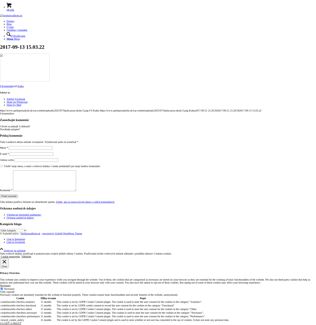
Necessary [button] (5, 285)
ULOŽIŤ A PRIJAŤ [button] (10, 323)
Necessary (9, 288)
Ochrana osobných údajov (20, 217)
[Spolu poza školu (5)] (11, 15)
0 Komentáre (6, 86)
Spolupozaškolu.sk (30, 233)
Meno (4, 147)
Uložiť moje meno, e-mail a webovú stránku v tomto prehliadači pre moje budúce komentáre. (52, 166)
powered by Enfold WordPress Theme (62, 233)
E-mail (4, 153)
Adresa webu (7, 160)
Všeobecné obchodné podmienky (24, 214)
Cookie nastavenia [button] (10, 256)
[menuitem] (161, 21)
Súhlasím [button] (26, 256)
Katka (20, 86)
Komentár (6, 190)
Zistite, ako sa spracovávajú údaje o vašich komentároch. (85, 202)
